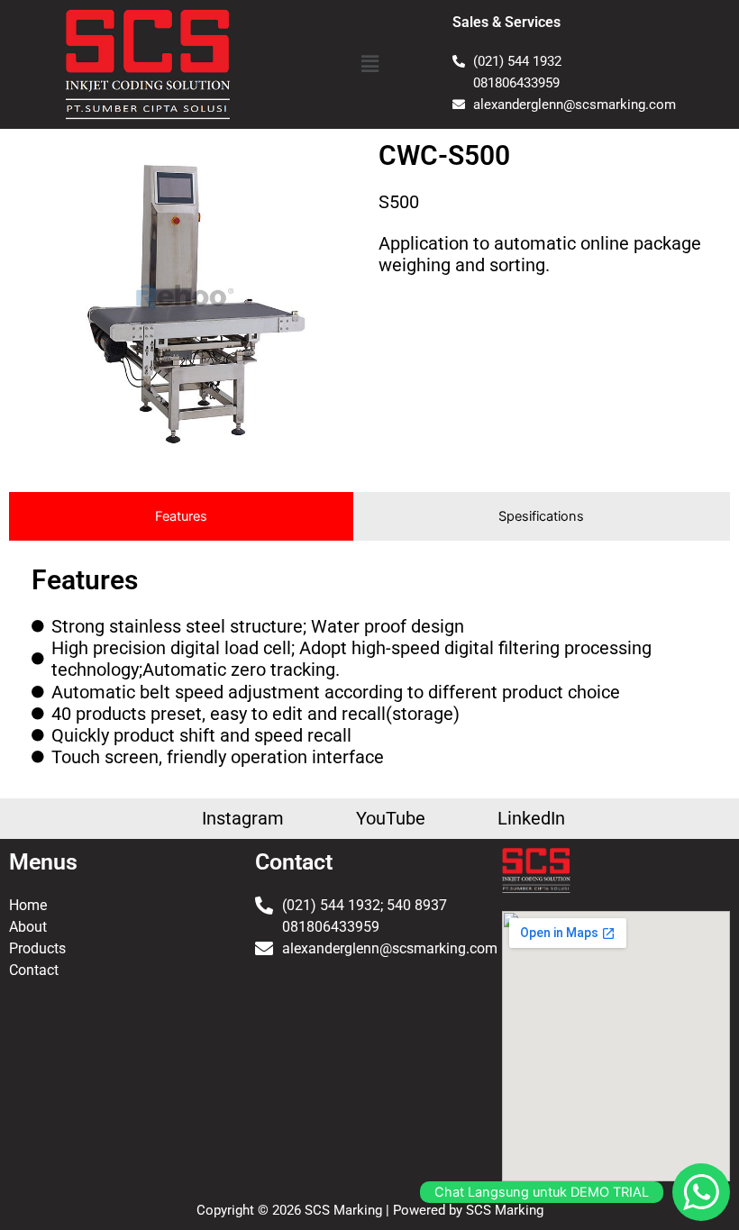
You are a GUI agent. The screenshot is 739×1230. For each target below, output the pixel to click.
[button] (369, 64)
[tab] (181, 516)
